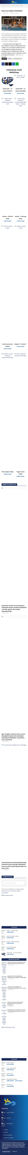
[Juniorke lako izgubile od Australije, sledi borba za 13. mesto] (4, 993)
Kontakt (6, 1132)
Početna (4, 5)
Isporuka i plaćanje (8, 1138)
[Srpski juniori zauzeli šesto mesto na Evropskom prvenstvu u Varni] (4, 1017)
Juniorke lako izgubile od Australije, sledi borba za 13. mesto (16, 987)
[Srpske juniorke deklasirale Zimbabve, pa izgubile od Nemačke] (4, 980)
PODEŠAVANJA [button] (6, 1151)
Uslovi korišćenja (8, 1135)
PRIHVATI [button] (15, 1151)
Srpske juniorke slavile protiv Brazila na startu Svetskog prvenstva (15, 1003)
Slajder (8, 5)
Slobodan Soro (18, 58)
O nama (6, 1129)
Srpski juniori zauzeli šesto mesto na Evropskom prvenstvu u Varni (16, 1010)
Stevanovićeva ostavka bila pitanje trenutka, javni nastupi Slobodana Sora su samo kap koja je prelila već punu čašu (14, 865)
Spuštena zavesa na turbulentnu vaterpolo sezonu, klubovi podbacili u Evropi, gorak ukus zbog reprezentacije (14, 608)
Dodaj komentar (14, 13)
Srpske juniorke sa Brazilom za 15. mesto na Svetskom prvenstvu (16, 963)
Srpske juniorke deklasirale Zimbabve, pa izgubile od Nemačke (16, 976)
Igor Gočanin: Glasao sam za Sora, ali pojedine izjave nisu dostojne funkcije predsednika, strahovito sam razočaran (13, 737)
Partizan (10, 58)
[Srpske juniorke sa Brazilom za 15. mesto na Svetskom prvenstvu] (4, 968)
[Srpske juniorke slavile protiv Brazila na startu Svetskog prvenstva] (4, 1005)
